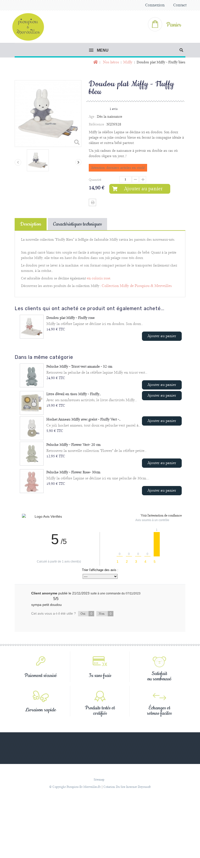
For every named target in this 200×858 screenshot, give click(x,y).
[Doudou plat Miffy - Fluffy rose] (31, 327)
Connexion (155, 5)
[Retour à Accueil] (95, 62)
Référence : (97, 124)
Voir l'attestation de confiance (161, 515)
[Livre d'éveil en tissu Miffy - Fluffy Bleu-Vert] (31, 403)
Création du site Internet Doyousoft (127, 787)
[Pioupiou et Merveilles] (30, 27)
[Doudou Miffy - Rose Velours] (38, 160)
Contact (180, 5)
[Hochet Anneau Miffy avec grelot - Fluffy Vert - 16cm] (31, 428)
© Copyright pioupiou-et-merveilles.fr (75, 787)
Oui (86, 614)
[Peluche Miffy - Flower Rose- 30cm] (31, 481)
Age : (92, 117)
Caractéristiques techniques (77, 224)
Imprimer (92, 202)
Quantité (95, 180)
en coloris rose (98, 278)
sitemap (99, 780)
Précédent (18, 162)
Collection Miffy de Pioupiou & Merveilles (137, 286)
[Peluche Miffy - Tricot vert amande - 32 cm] (31, 375)
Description (30, 224)
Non (105, 614)
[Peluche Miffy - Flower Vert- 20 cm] (31, 454)
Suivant (78, 162)
